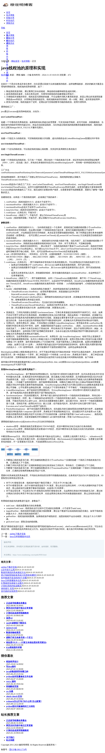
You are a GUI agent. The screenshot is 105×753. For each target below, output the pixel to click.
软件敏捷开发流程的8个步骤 (14, 578)
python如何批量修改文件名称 (19, 676)
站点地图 (10, 740)
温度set (9, 618)
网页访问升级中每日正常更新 (19, 608)
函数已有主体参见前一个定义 (19, 637)
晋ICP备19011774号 (18, 749)
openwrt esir (11, 628)
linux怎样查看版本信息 (20, 536)
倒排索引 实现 (7, 588)
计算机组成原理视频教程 (17, 613)
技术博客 (10, 15)
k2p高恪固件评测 (14, 647)
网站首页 (15, 61)
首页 (8, 12)
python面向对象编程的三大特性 (20, 706)
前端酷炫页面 (12, 686)
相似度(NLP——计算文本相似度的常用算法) (26, 642)
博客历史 (10, 23)
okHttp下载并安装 (18, 534)
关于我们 (10, 737)
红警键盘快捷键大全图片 (12, 583)
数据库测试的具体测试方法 (13, 572)
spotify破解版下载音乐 (16, 623)
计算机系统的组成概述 (11, 586)
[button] (3, 28)
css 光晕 (9, 691)
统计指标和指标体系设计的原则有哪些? (19, 575)
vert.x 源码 (11, 681)
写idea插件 (11, 666)
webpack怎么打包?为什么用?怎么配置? (24, 701)
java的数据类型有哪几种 (17, 671)
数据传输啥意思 (13, 632)
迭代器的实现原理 (9, 591)
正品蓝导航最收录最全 (16, 603)
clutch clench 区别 (14, 696)
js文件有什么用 (8, 570)
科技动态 (10, 20)
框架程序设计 (12, 661)
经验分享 (10, 18)
